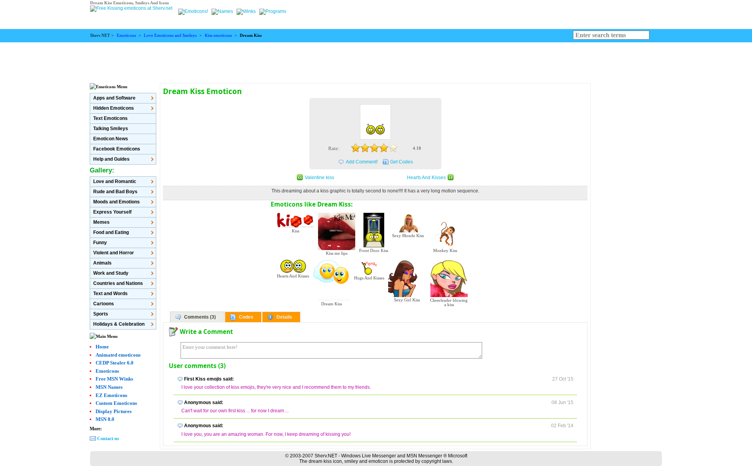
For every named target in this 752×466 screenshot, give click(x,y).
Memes (101, 222)
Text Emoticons (110, 118)
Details (284, 317)
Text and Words (110, 293)
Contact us (108, 438)
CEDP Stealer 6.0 (115, 363)
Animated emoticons (118, 355)
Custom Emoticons (116, 403)
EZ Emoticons (111, 395)
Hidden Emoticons (113, 108)
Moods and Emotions (116, 202)
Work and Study (110, 273)
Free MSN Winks (114, 379)
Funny (100, 242)
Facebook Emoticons (116, 149)
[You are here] (193, 11)
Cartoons (103, 303)
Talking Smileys (110, 128)
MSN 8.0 (105, 419)
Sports (100, 314)
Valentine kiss (319, 177)
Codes (246, 317)
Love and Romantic (114, 181)
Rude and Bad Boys (115, 191)
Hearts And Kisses (426, 177)
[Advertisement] (376, 60)
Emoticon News (110, 138)
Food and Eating (111, 232)
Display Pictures (114, 411)
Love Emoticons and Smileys (170, 35)
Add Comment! (362, 162)
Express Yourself (112, 212)
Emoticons (126, 35)
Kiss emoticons (218, 35)
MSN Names (109, 387)
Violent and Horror (113, 253)
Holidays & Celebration (119, 324)
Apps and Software (114, 98)
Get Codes (401, 162)
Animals (102, 263)
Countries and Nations (118, 283)
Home (102, 347)
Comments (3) (200, 317)
